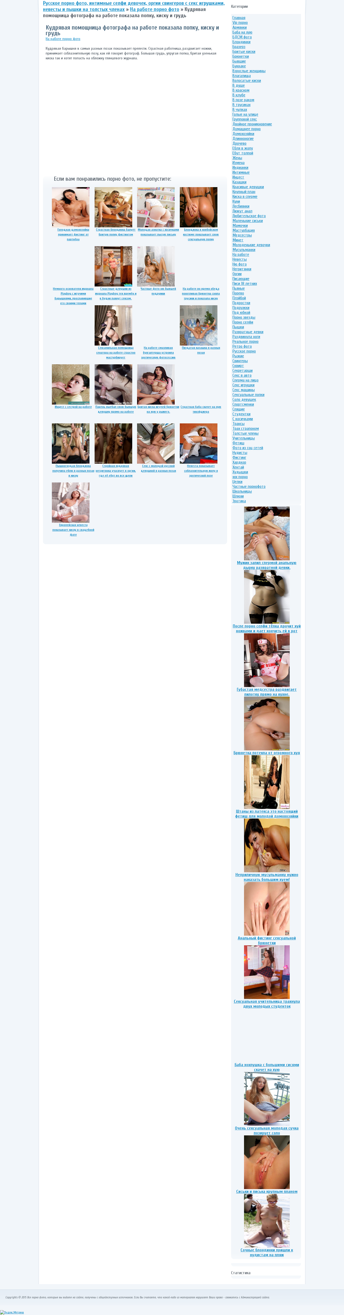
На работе (240, 254)
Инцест (238, 177)
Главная (238, 17)
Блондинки (241, 41)
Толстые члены (245, 433)
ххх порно (240, 476)
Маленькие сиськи (247, 220)
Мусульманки (243, 249)
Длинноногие (243, 138)
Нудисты (239, 452)
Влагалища (241, 75)
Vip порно (240, 22)
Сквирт (238, 365)
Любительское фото (249, 215)
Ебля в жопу (242, 148)
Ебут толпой (242, 153)
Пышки (238, 327)
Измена (238, 162)
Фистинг (239, 457)
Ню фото (239, 264)
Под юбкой (241, 312)
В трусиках (241, 104)
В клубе (238, 95)
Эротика (239, 501)
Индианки (240, 167)
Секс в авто (242, 375)
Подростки (241, 302)
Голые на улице (245, 114)
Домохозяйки (243, 133)
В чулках (239, 109)
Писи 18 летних (244, 283)
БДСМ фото (242, 37)
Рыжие (238, 356)
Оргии (237, 273)
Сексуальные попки (248, 394)
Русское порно (244, 351)
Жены (237, 157)
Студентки (241, 414)
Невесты (239, 259)
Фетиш (238, 443)
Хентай (238, 467)
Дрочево (239, 143)
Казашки (239, 182)
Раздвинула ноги (246, 336)
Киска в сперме (244, 196)
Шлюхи (238, 496)
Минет (237, 240)
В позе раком (243, 99)
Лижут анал (242, 211)
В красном (240, 90)
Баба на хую (242, 32)
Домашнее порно (246, 128)
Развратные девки (247, 331)
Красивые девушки (248, 186)
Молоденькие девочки (251, 244)
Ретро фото (242, 346)
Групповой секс (244, 119)
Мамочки (240, 225)
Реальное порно (245, 341)
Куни (236, 201)
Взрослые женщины (249, 70)
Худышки (240, 472)
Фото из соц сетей (247, 447)
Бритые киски (243, 51)
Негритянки (241, 269)
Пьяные (238, 288)
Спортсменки (243, 404)
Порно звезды (243, 317)
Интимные (241, 172)
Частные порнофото (249, 486)
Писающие (240, 278)
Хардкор (239, 462)
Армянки (239, 27)
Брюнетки (240, 56)
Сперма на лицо (245, 380)
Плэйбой (239, 298)
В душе (238, 85)
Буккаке (239, 66)
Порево (238, 293)
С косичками (242, 418)
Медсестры (242, 235)
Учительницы (243, 438)
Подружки (240, 307)
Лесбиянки (240, 206)
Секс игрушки (243, 385)
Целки (237, 481)
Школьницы (242, 491)
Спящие (238, 409)
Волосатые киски (246, 80)
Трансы (238, 423)
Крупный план (243, 191)
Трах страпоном (245, 428)
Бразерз (238, 46)
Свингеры (240, 360)
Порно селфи (242, 322)
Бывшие (239, 61)
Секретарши (242, 370)
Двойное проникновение (252, 124)
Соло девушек (244, 399)
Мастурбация (243, 230)
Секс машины (243, 389)
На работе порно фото (63, 39)
